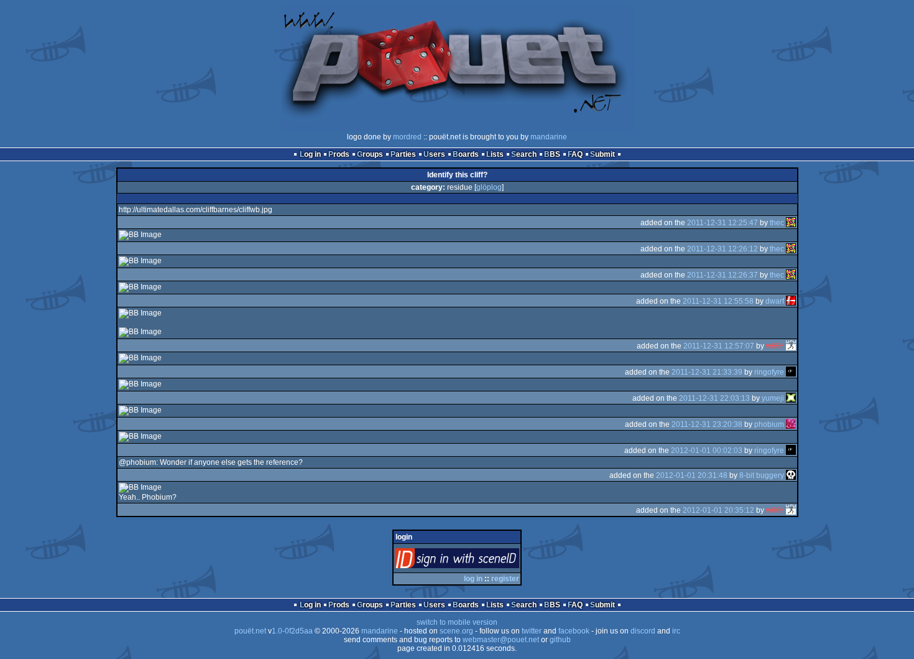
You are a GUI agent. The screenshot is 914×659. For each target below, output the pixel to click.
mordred (407, 137)
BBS (552, 154)
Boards (466, 154)
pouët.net (250, 631)
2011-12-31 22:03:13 (714, 398)
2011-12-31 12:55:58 (718, 301)
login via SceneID (477, 561)
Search (524, 154)
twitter (532, 631)
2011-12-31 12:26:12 (722, 249)
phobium (769, 424)
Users (434, 154)
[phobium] (791, 424)
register (505, 578)
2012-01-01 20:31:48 (691, 475)
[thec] (791, 222)
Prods (338, 154)
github (560, 639)
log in (473, 578)
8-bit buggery (761, 475)
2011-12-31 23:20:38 (707, 424)
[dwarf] (791, 301)
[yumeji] (791, 398)
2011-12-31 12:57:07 (718, 346)
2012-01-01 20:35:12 (718, 510)
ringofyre (769, 372)
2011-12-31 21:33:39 (707, 372)
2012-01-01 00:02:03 (706, 450)
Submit (602, 154)
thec (777, 222)
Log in (310, 154)
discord (642, 631)
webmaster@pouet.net (501, 639)
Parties (403, 154)
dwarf (774, 301)
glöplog (489, 187)
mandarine (548, 137)
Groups (370, 154)
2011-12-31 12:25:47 (722, 222)
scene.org (456, 631)
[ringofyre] (791, 372)
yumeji (773, 398)
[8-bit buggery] (791, 475)
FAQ (575, 154)
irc (676, 631)
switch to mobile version (457, 622)
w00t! (775, 346)
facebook (573, 631)
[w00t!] (791, 346)
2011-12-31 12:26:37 (722, 275)
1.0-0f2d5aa (292, 631)
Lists (495, 154)
